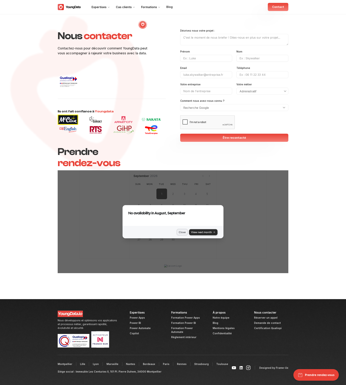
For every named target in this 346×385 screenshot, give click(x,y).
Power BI (135, 322)
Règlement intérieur (183, 337)
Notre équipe (221, 317)
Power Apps (137, 317)
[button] (101, 7)
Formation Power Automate (182, 330)
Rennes (182, 364)
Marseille (112, 364)
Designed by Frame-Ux (273, 367)
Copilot (134, 333)
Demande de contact (267, 322)
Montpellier (65, 364)
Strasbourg (201, 364)
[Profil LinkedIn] (241, 368)
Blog (169, 7)
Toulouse (222, 364)
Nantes (130, 364)
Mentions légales (224, 328)
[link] (70, 7)
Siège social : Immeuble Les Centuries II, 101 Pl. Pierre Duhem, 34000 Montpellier (109, 371)
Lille (82, 364)
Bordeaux (149, 364)
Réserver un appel (266, 317)
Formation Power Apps (185, 317)
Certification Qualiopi (268, 328)
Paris (166, 364)
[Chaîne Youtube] (234, 368)
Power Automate (140, 328)
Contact (278, 7)
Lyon (96, 364)
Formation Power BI (183, 322)
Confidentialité (222, 333)
